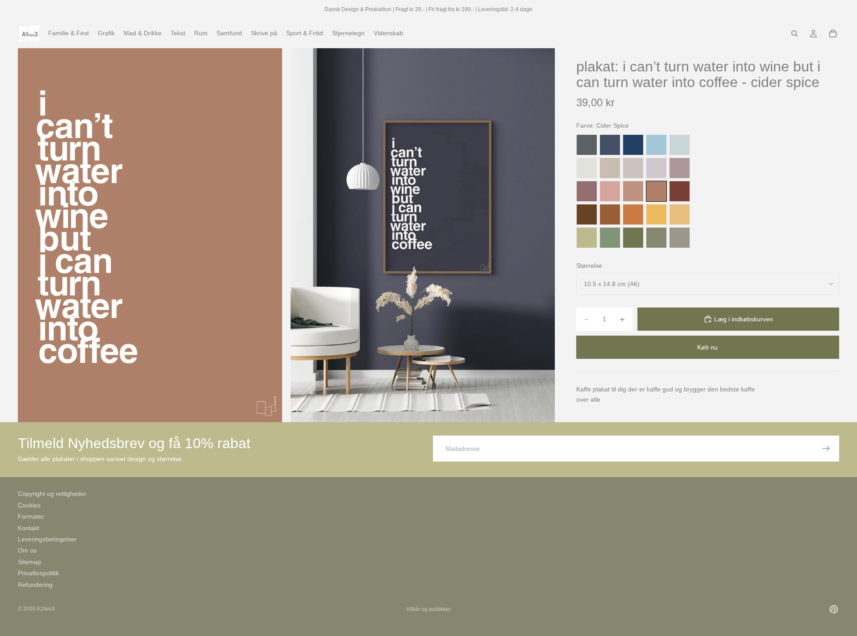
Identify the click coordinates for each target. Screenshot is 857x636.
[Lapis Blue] (633, 144)
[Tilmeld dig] (826, 448)
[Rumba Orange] (633, 214)
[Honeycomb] (656, 214)
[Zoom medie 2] (423, 235)
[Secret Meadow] (633, 237)
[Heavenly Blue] (656, 144)
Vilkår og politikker (428, 609)
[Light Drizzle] (679, 144)
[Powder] (633, 191)
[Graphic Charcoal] (586, 144)
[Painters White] (586, 168)
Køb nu (707, 347)
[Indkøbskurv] (833, 33)
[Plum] (586, 191)
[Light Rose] (679, 168)
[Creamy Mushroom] (609, 168)
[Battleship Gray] (679, 237)
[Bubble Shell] (609, 191)
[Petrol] (609, 144)
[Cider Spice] (656, 191)
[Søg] (794, 33)
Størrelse (589, 265)
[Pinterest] (833, 609)
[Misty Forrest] (656, 237)
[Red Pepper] (679, 191)
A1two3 (46, 609)
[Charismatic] (679, 214)
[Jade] (609, 237)
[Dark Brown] (586, 214)
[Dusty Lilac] (656, 168)
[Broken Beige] (633, 168)
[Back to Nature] (586, 237)
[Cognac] (609, 214)
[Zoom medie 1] (150, 235)
